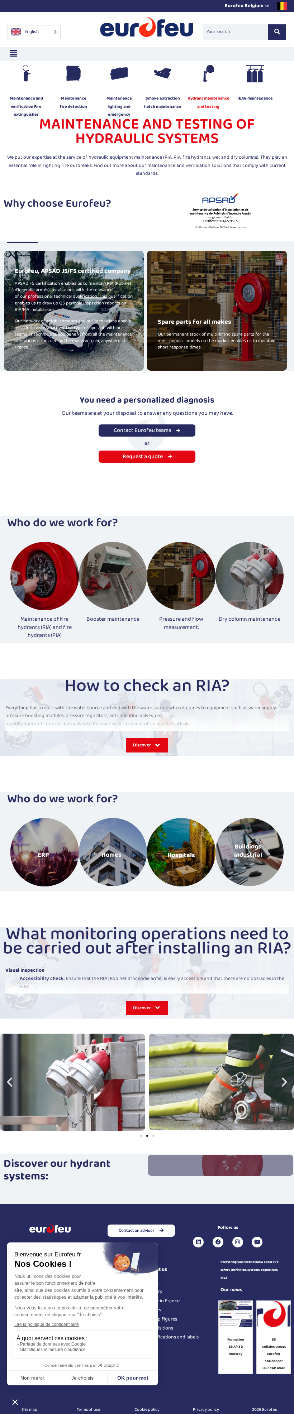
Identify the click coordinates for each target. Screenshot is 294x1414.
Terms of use (88, 1409)
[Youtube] (257, 1242)
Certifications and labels (173, 1337)
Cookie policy (147, 1409)
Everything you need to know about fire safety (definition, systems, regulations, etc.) (249, 1270)
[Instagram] (237, 1242)
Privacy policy (206, 1409)
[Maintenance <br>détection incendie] (73, 75)
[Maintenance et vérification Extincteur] (26, 75)
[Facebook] (218, 1242)
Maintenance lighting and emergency (119, 106)
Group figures (162, 1319)
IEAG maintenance (255, 98)
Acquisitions (160, 1328)
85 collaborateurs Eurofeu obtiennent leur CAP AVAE (274, 1354)
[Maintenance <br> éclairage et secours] (119, 75)
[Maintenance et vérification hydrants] (208, 75)
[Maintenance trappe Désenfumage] (163, 75)
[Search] (277, 31)
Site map (29, 1409)
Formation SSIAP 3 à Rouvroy (235, 1347)
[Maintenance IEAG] (255, 75)
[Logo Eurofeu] (147, 30)
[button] (13, 54)
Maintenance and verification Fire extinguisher (26, 106)
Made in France (163, 1301)
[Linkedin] (198, 1242)
